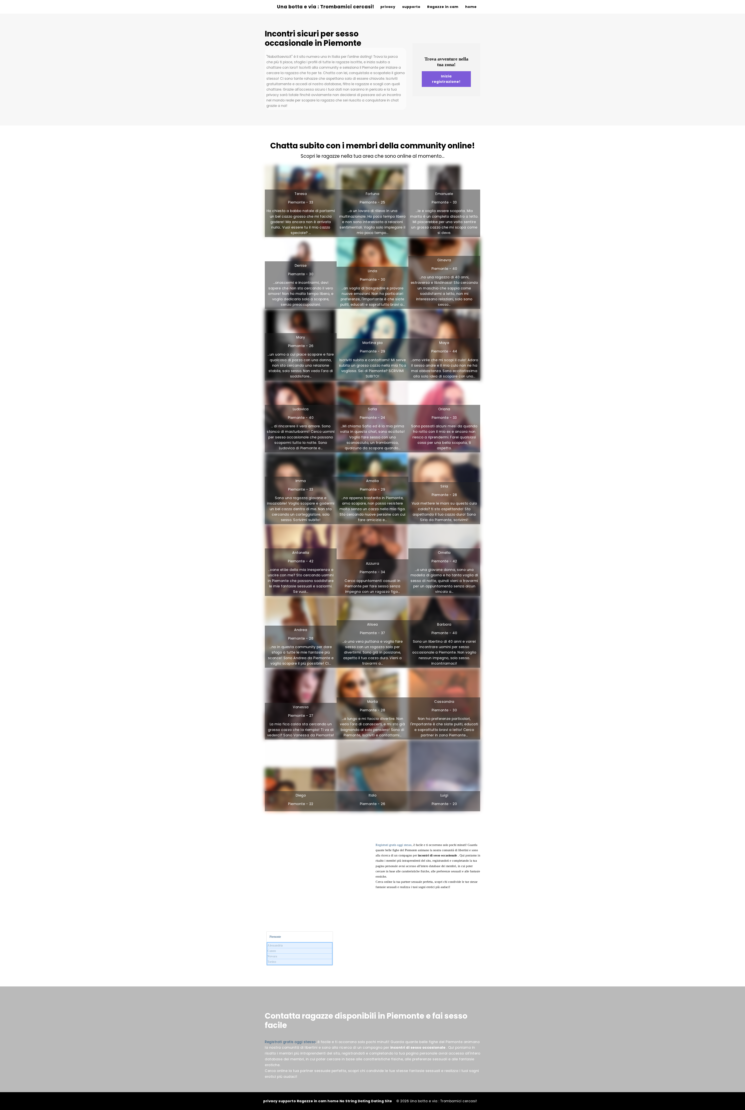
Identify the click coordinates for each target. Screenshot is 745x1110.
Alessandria (275, 945)
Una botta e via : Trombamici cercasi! (325, 6)
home (471, 6)
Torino (271, 961)
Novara (272, 956)
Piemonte (275, 936)
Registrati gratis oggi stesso (394, 845)
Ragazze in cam (442, 6)
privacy (387, 6)
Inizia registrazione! (446, 79)
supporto (411, 6)
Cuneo (271, 950)
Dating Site (381, 1101)
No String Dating (355, 1101)
